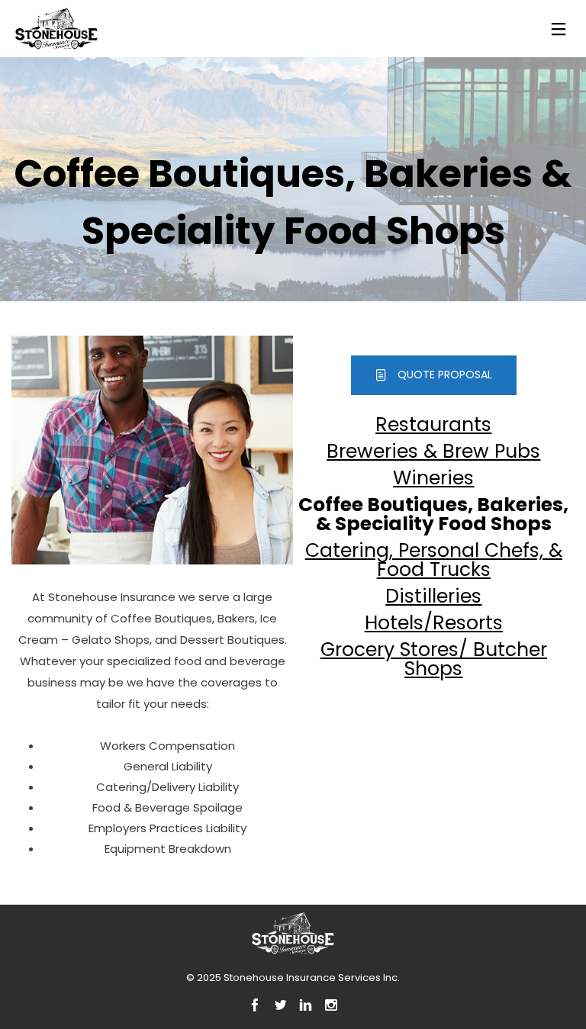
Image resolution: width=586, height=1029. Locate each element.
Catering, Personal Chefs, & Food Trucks (433, 560)
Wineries (433, 478)
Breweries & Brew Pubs (433, 451)
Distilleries (433, 596)
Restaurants (433, 424)
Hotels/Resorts (434, 622)
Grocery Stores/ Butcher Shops (433, 659)
